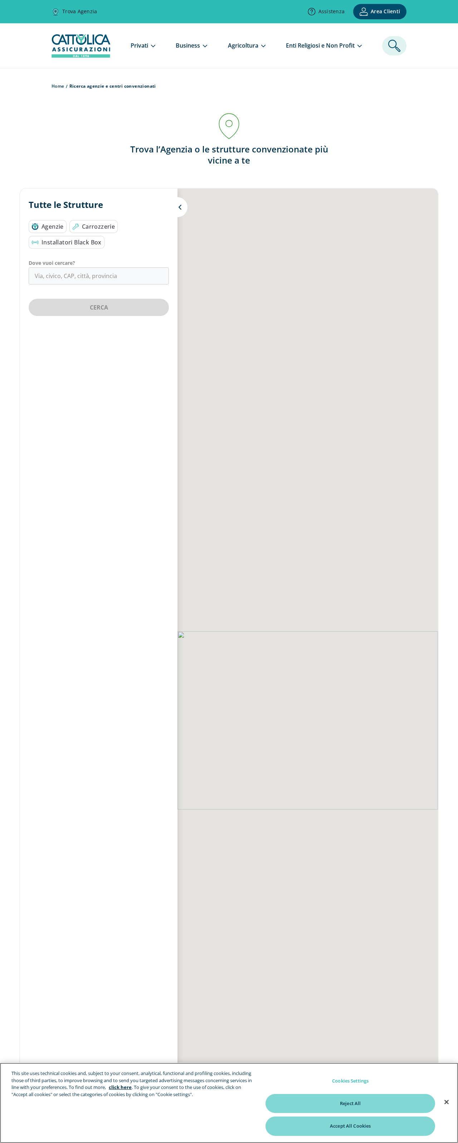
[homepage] (81, 55)
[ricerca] (394, 45)
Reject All (350, 1103)
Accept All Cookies (350, 1126)
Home (58, 86)
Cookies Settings (350, 1081)
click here (120, 1087)
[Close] (446, 1102)
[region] (229, 1103)
